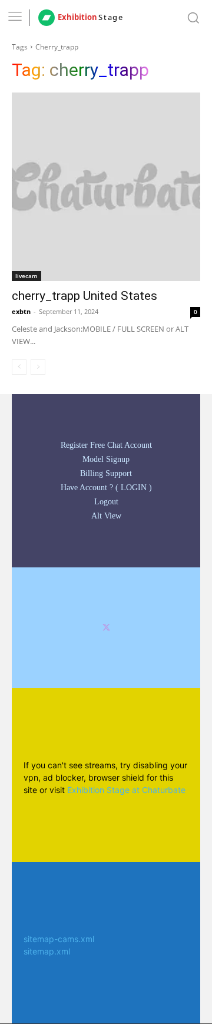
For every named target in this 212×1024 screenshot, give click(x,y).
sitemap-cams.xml (59, 939)
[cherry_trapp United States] (106, 187)
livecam (26, 276)
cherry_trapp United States (84, 296)
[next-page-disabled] (38, 367)
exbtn (21, 311)
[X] (106, 627)
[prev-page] (19, 367)
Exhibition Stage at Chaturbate (126, 790)
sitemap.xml (47, 951)
